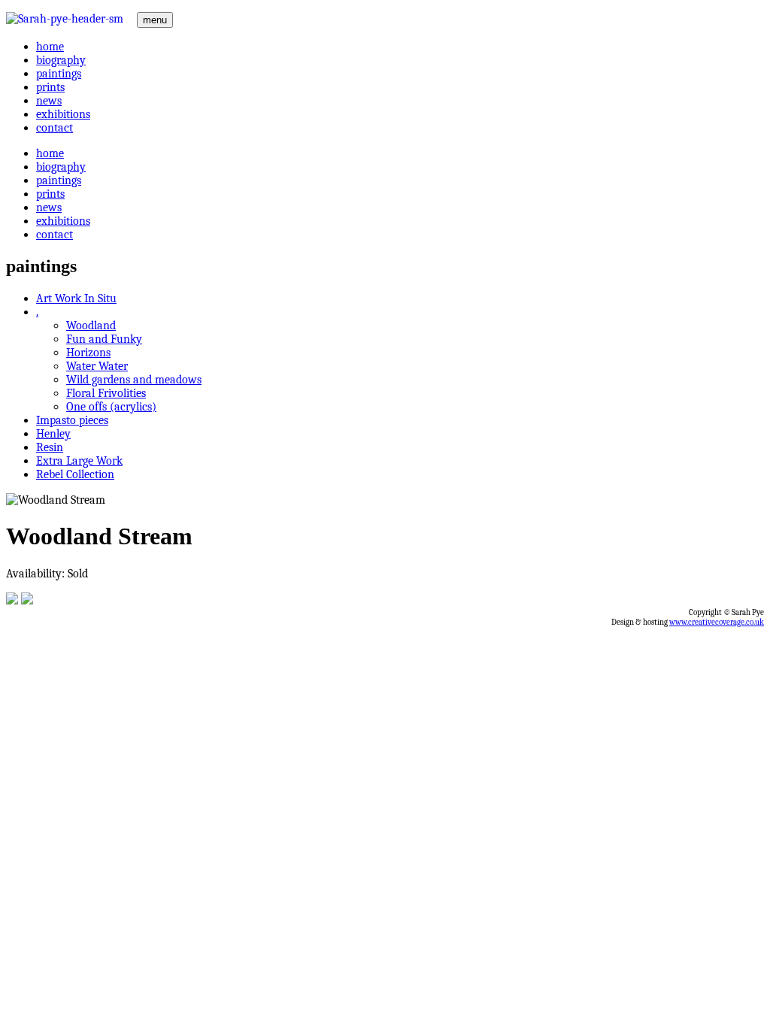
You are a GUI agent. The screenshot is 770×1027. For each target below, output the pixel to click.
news (49, 101)
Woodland (91, 325)
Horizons (88, 352)
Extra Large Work (79, 461)
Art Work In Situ (76, 298)
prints (50, 87)
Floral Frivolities (106, 393)
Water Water (97, 366)
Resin (49, 447)
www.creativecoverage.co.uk (716, 622)
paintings (58, 73)
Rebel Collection (75, 474)
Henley (53, 434)
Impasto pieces (72, 420)
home (50, 46)
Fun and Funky (104, 339)
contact (54, 128)
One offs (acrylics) (111, 407)
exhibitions (63, 114)
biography (61, 60)
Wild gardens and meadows (134, 379)
